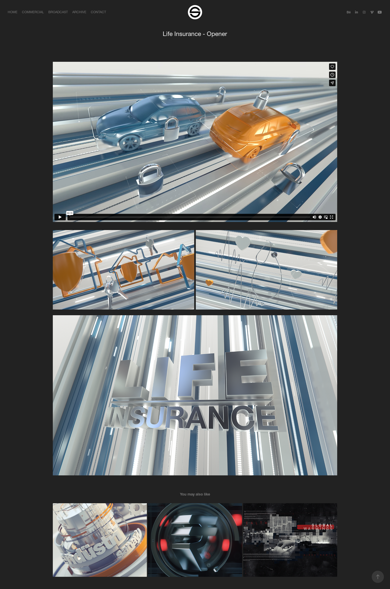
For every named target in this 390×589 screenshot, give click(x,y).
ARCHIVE (79, 12)
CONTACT (98, 12)
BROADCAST (58, 12)
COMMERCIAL (33, 12)
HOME (12, 12)
